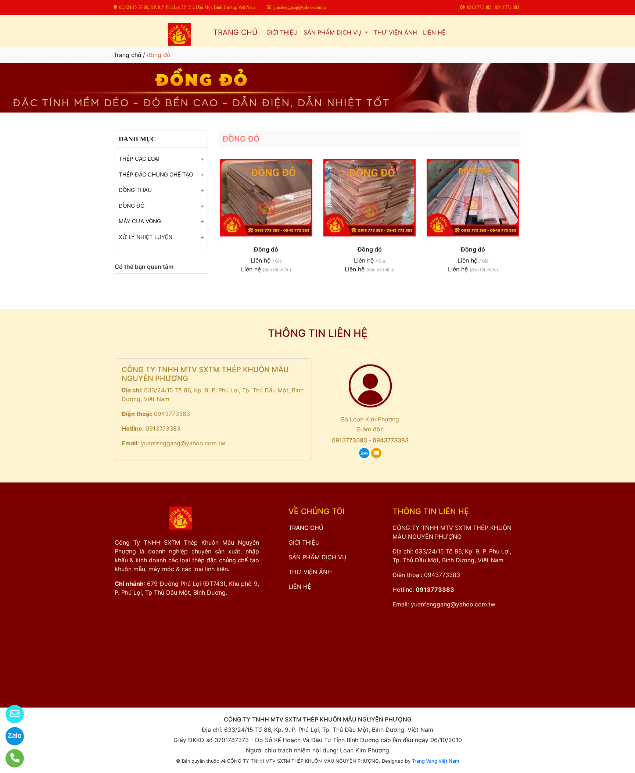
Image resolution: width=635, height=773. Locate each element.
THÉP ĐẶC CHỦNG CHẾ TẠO (156, 174)
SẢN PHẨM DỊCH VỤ (333, 32)
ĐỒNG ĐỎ (131, 205)
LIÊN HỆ (434, 32)
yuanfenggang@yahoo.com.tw (183, 443)
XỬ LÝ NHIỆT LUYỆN (145, 237)
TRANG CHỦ (235, 32)
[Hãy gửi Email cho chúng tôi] (10, 714)
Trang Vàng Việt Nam (435, 761)
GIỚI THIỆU (282, 32)
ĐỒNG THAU (135, 189)
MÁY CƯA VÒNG (140, 221)
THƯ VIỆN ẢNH (395, 32)
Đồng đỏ (266, 249)
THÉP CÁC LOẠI (139, 158)
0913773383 (163, 428)
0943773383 (172, 413)
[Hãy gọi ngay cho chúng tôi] (10, 758)
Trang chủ (127, 54)
